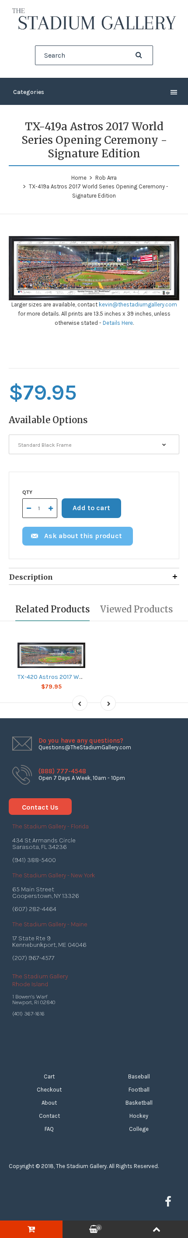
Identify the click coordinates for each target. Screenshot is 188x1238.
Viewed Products (136, 609)
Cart (49, 1076)
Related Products (52, 609)
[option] (94, 268)
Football (139, 1089)
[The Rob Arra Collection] (94, 29)
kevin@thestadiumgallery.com (138, 304)
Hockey (138, 1116)
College (139, 1129)
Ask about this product (83, 536)
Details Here (118, 323)
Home (79, 177)
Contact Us (40, 807)
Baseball (139, 1076)
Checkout (49, 1089)
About (49, 1102)
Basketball (139, 1102)
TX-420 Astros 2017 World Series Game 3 (74, 677)
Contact (49, 1116)
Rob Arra (106, 177)
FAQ (49, 1129)
